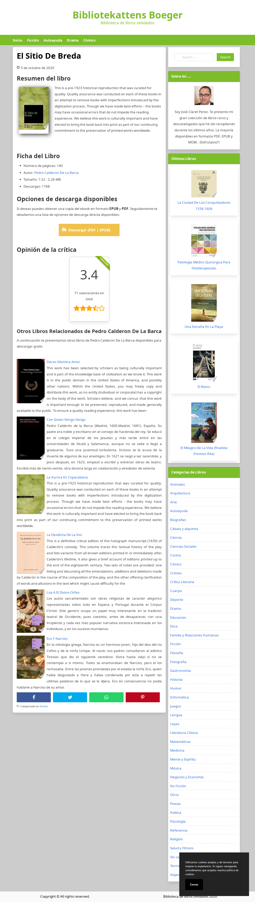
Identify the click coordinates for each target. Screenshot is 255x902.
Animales (177, 484)
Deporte (176, 599)
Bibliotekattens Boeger (128, 15)
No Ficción (178, 786)
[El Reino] (204, 363)
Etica (174, 626)
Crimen (176, 573)
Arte (173, 502)
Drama (72, 40)
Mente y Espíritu (183, 759)
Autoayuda (53, 40)
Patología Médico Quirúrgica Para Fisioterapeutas (204, 265)
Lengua (176, 715)
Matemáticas (180, 741)
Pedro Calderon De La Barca (56, 172)
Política (175, 812)
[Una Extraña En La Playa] (204, 304)
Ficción (33, 40)
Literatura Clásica (184, 732)
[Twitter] (70, 697)
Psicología (178, 821)
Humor (175, 688)
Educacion (178, 617)
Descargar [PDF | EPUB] (89, 230)
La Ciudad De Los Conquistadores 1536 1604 (204, 205)
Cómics (89, 40)
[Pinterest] (143, 697)
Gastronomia (180, 670)
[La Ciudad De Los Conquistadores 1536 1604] (204, 185)
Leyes (174, 724)
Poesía (175, 803)
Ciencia (176, 537)
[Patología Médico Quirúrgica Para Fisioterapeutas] (204, 241)
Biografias (178, 519)
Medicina (177, 750)
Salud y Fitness (181, 848)
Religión (176, 839)
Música (175, 768)
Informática (179, 697)
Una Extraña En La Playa (204, 326)
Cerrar (194, 884)
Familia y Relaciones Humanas (194, 635)
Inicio (17, 40)
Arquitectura (180, 493)
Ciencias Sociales (183, 546)
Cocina (175, 555)
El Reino (204, 386)
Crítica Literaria (182, 582)
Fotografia (178, 661)
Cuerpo (176, 590)
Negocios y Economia (187, 777)
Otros (174, 794)
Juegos (175, 706)
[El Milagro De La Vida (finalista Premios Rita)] (204, 423)
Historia (176, 679)
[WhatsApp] (106, 697)
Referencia (178, 830)
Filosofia (176, 653)
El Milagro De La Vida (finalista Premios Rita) (204, 450)
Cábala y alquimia (184, 528)
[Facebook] (34, 697)
